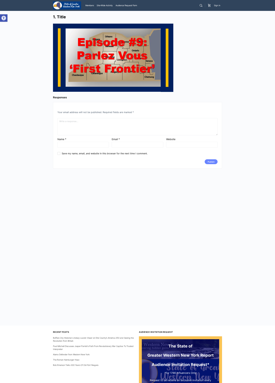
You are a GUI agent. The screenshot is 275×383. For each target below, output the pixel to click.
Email (116, 139)
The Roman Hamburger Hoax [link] (66, 360)
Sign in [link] (217, 5)
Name (61, 139)
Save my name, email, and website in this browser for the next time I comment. (105, 153)
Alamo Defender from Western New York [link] (71, 354)
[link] (3, 18)
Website (170, 139)
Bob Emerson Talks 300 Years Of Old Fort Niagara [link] (75, 365)
